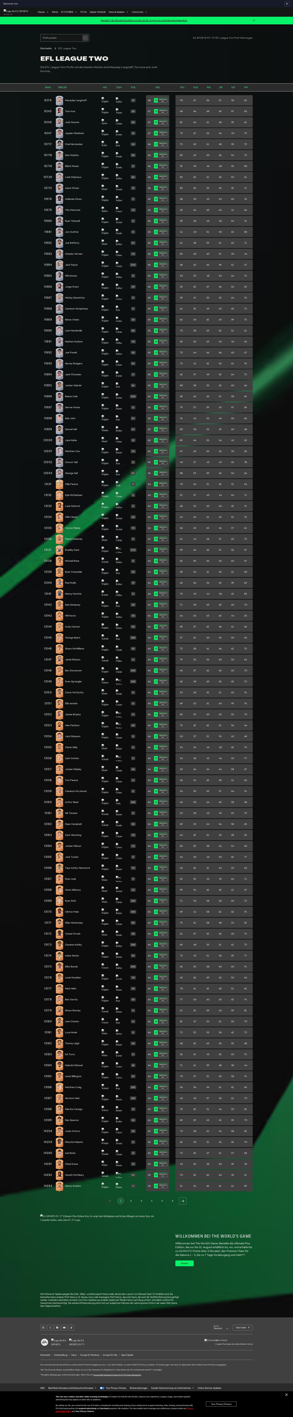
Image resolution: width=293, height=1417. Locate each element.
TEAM (119, 87)
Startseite (46, 48)
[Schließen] (253, 20)
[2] (182, 1201)
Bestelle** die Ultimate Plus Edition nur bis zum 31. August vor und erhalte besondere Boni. (144, 20)
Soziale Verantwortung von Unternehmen (171, 1388)
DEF (233, 87)
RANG (48, 87)
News (74, 1355)
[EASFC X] (50, 1327)
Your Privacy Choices (221, 1404)
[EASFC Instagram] (43, 1327)
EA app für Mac (110, 1355)
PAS (209, 87)
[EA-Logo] (44, 1342)
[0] (110, 1201)
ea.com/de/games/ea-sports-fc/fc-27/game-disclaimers (117, 1375)
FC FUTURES (67, 12)
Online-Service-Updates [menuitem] (209, 1388)
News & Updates (117, 12)
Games (41, 12)
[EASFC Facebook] (57, 1327)
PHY (246, 87)
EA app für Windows (89, 1355)
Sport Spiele (127, 1355)
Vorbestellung (60, 1355)
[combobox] (221, 1327)
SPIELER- (62, 87)
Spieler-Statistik (98, 12)
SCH (195, 87)
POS (133, 87)
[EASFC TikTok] (71, 1327)
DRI (220, 87)
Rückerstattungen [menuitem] (139, 1388)
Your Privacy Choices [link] (116, 1388)
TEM (182, 87)
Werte (55, 12)
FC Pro (84, 12)
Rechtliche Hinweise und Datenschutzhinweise (70, 1388)
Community (137, 12)
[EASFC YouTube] (64, 1327)
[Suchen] (85, 38)
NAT (105, 87)
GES (158, 87)
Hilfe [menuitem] (42, 1388)
